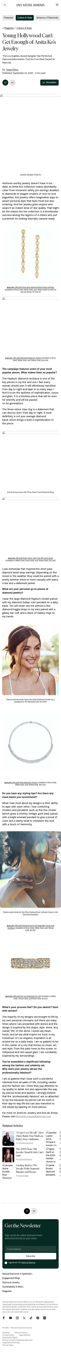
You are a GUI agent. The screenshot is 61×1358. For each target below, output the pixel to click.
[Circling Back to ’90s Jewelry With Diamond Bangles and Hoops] (8, 1171)
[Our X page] (24, 1318)
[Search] (4, 4)
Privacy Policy (8, 1335)
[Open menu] (57, 4)
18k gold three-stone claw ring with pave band (30, 558)
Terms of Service (28, 1262)
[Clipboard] (12, 83)
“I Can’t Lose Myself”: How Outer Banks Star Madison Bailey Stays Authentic (30, 1136)
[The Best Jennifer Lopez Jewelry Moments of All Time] (52, 1138)
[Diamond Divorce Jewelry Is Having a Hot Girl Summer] (52, 1171)
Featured (8, 17)
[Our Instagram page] (17, 1318)
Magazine (7, 1291)
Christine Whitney (26, 1143)
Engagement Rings (11, 1278)
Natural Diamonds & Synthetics (17, 1273)
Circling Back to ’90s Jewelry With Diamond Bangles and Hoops (27, 1168)
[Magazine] (31, 5)
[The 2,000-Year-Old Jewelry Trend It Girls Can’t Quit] (8, 1154)
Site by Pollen (8, 1345)
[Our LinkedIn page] (44, 1318)
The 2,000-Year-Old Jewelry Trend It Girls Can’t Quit (30, 1152)
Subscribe (30, 1256)
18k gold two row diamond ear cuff (23, 996)
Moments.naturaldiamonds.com (33, 1116)
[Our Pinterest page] (37, 1318)
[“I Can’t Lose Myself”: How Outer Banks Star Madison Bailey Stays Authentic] (8, 1138)
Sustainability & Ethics (12, 1286)
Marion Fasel (23, 1175)
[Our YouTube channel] (10, 1318)
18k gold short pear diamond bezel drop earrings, (30, 287)
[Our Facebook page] (3, 1318)
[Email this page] (5, 83)
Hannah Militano (25, 1159)
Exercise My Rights (9, 1337)
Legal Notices (24, 1335)
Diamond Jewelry (11, 1282)
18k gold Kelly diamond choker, (20, 783)
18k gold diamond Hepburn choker (23, 358)
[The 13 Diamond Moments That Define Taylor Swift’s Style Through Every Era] (52, 1154)
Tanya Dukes (12, 69)
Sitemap (5, 1332)
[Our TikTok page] (31, 1318)
